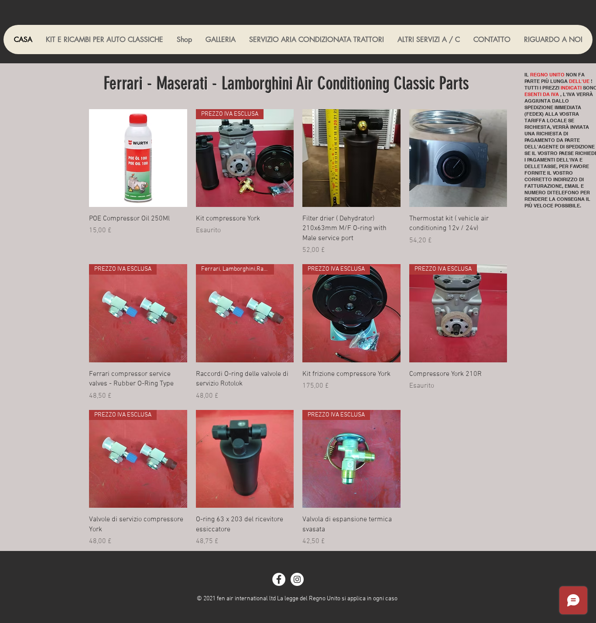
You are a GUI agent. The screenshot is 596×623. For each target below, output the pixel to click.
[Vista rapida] (138, 158)
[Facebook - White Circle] (278, 579)
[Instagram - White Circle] (297, 579)
